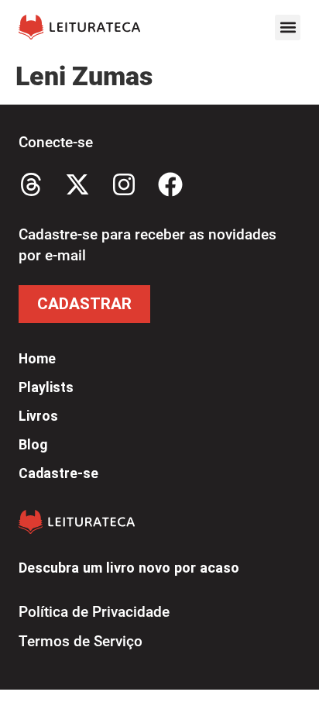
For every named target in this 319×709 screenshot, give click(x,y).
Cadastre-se (58, 473)
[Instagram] (123, 184)
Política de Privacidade (94, 612)
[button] (287, 27)
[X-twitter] (77, 184)
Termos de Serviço (80, 641)
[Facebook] (170, 184)
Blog (33, 445)
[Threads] (31, 184)
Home (37, 359)
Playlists (46, 387)
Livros (38, 416)
